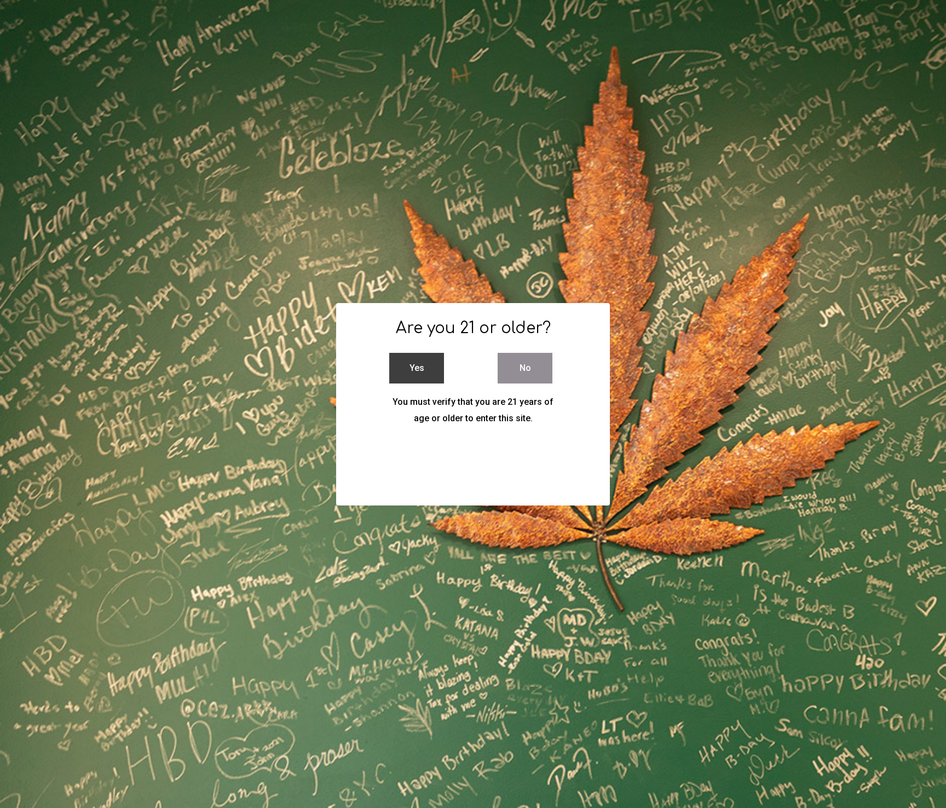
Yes (416, 368)
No (525, 368)
